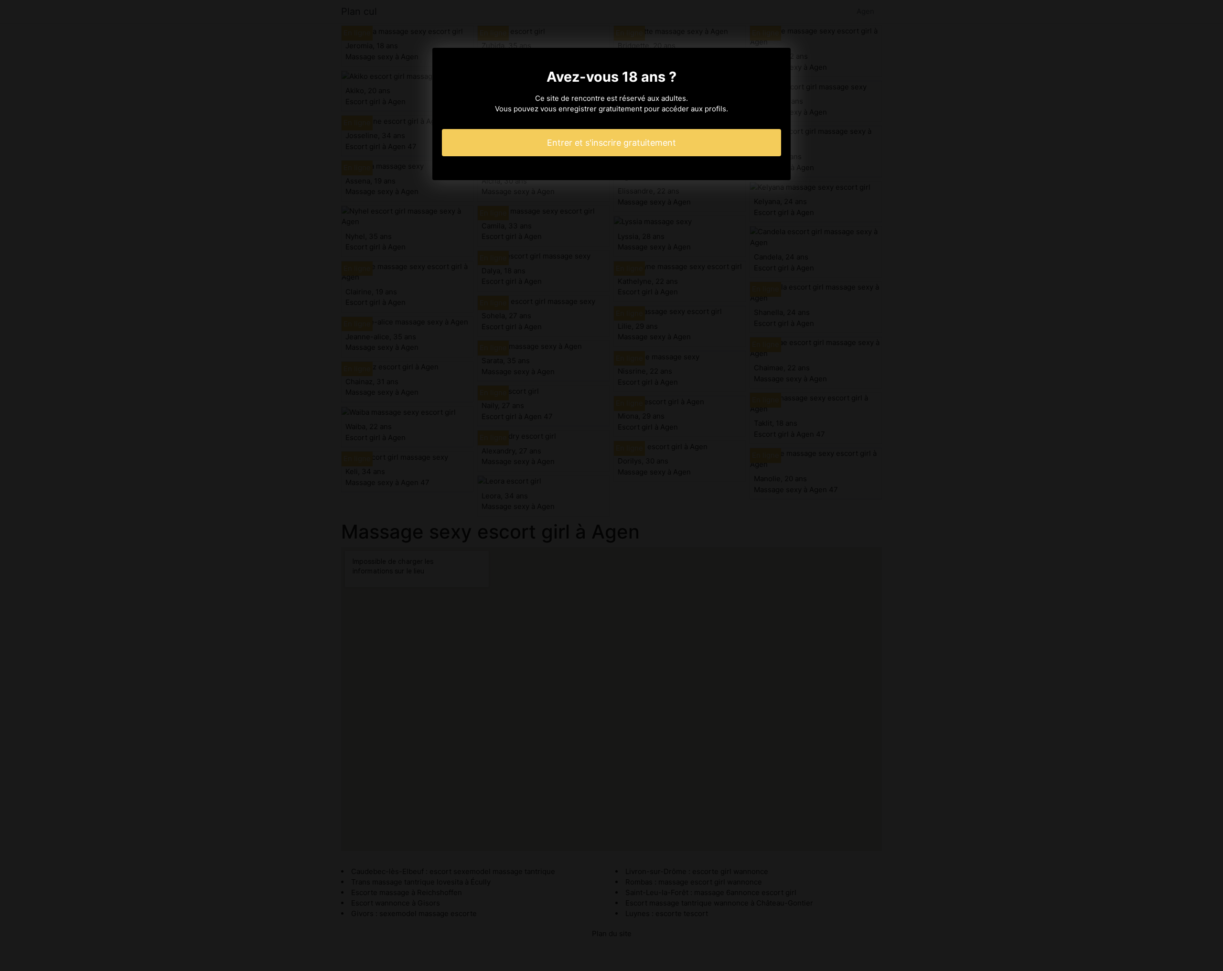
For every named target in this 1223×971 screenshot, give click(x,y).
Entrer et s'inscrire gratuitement (611, 143)
